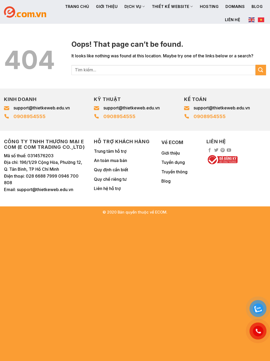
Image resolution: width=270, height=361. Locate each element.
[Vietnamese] (261, 20)
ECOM (160, 212)
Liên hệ (232, 19)
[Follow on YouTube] (229, 150)
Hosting (209, 6)
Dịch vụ (132, 6)
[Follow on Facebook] (210, 150)
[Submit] (260, 70)
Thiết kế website (171, 6)
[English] (251, 20)
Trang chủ (77, 6)
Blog (257, 6)
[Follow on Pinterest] (222, 150)
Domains (235, 6)
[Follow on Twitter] (216, 150)
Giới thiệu (107, 6)
